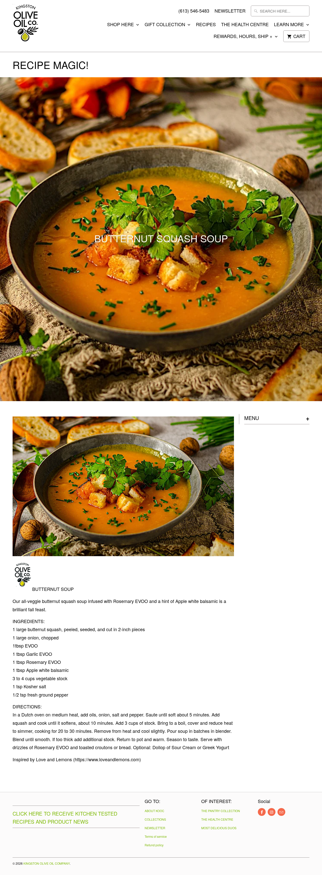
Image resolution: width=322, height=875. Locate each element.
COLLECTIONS (155, 819)
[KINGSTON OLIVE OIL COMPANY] (35, 26)
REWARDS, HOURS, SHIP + (244, 36)
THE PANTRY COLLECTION (220, 811)
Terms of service (156, 836)
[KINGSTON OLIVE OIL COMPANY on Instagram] (271, 812)
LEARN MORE (289, 24)
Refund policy (154, 845)
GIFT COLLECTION (165, 24)
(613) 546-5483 (193, 11)
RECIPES (206, 24)
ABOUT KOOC (154, 811)
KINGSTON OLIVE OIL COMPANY (46, 863)
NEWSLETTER (230, 11)
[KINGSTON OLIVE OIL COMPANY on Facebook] (262, 812)
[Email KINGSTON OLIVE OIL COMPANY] (281, 812)
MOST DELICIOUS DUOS (218, 828)
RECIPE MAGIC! (51, 64)
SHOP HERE (121, 24)
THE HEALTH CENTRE (245, 24)
